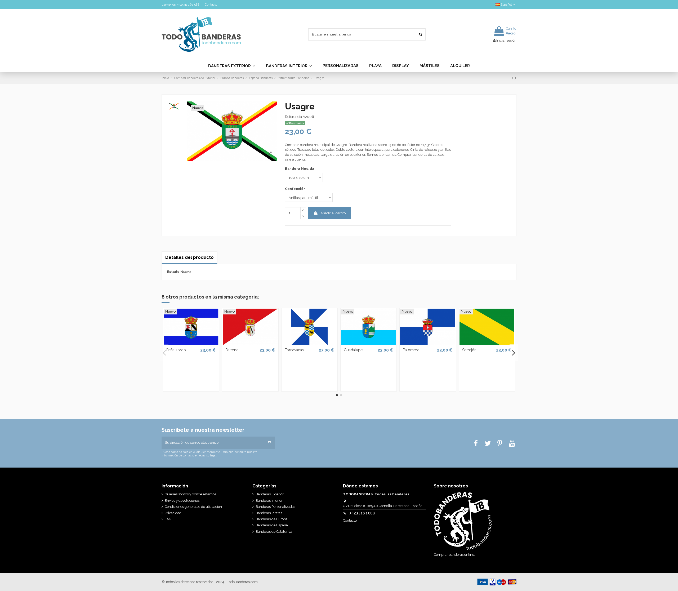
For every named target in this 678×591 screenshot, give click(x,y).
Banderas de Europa (272, 519)
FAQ (168, 519)
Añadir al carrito (333, 213)
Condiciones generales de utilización (193, 507)
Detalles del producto (189, 257)
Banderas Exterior (270, 494)
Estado (173, 272)
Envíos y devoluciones (182, 501)
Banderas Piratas (269, 513)
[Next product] (515, 78)
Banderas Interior (269, 501)
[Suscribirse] (269, 443)
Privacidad (173, 513)
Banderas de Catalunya (274, 532)
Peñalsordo (176, 350)
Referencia (293, 117)
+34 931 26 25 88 (361, 513)
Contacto (211, 4)
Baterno (232, 350)
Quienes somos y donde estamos (190, 494)
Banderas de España (272, 525)
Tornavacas (294, 350)
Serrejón (469, 350)
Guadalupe (353, 350)
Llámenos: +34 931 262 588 (181, 4)
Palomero (411, 350)
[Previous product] (513, 78)
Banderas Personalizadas (275, 507)
